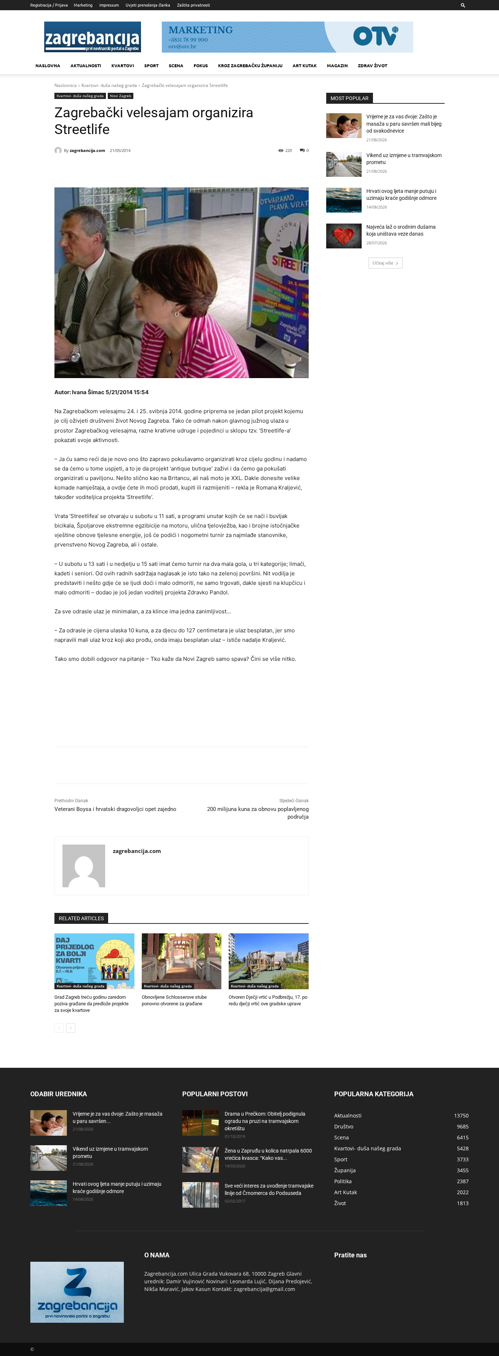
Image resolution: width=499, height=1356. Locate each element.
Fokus (201, 65)
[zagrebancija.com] (59, 150)
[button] (463, 5)
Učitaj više (383, 263)
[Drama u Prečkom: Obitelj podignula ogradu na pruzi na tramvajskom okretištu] (200, 1123)
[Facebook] (103, 169)
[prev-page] (59, 1028)
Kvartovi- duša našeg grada (109, 85)
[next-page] (70, 1028)
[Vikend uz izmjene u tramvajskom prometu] (344, 164)
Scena (176, 65)
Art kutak (305, 65)
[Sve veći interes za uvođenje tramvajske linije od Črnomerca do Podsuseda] (200, 1195)
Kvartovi (122, 65)
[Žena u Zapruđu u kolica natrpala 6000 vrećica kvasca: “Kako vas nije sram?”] (200, 1160)
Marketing (83, 5)
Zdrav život (372, 65)
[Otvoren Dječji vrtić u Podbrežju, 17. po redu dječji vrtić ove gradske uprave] (269, 961)
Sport (151, 65)
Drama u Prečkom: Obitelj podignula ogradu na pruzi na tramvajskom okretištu (265, 1121)
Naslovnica (65, 85)
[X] (120, 169)
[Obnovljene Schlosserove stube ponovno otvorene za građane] (182, 961)
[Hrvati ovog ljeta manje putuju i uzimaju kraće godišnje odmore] (344, 200)
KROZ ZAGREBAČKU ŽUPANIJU (250, 65)
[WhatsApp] (153, 169)
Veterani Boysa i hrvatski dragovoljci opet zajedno (115, 809)
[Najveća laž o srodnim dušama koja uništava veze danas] (344, 236)
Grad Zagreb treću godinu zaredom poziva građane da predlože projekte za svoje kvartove (91, 1003)
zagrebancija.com (87, 150)
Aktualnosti (86, 65)
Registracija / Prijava (49, 5)
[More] (171, 169)
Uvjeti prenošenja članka (148, 5)
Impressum (109, 5)
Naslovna (47, 65)
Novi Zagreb (120, 95)
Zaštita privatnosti (193, 5)
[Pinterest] (137, 169)
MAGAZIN (337, 65)
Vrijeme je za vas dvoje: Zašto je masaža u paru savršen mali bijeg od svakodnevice (404, 124)
